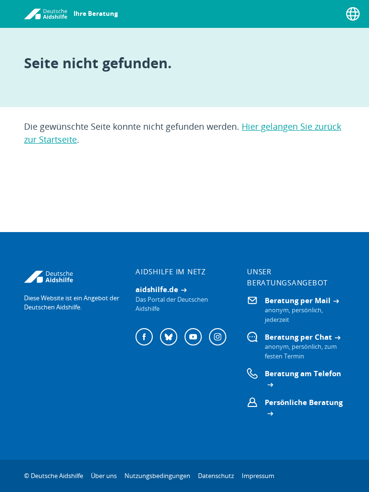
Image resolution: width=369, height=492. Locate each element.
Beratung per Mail (298, 300)
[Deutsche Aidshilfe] (73, 276)
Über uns (104, 475)
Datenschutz (216, 475)
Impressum (258, 475)
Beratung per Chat (298, 337)
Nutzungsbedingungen (157, 475)
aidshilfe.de (156, 289)
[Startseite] (45, 14)
